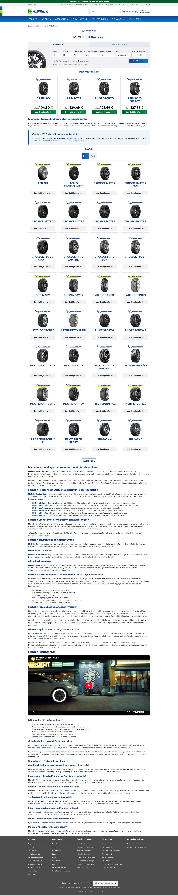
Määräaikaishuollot (59, 868)
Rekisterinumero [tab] (119, 44)
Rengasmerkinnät (34, 844)
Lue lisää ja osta (42, 112)
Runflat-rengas (61, 61)
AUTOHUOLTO (60, 19)
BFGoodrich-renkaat (35, 864)
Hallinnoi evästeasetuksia (111, 887)
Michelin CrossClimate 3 (85, 847)
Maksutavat (106, 861)
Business (34, 4)
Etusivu (60, 887)
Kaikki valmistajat (138, 51)
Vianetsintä (56, 844)
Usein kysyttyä (107, 847)
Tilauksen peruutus (108, 868)
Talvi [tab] (93, 156)
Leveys (54, 51)
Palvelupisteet (66, 4)
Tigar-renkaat (32, 871)
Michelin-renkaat (34, 854)
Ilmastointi (56, 861)
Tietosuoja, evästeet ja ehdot (112, 864)
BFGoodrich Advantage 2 (86, 861)
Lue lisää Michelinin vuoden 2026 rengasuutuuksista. (62, 141)
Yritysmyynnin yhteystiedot (112, 851)
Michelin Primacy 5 (84, 844)
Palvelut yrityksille (94, 887)
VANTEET (45, 19)
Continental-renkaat (35, 861)
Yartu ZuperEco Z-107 (84, 868)
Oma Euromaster (132, 844)
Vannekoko (78, 51)
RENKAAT (33, 19)
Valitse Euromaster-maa (104, 883)
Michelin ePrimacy (83, 854)
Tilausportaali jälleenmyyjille (136, 847)
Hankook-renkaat (34, 868)
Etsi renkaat (137, 61)
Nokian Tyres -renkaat (35, 857)
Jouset (54, 854)
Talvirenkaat (32, 851)
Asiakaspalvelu (97, 4)
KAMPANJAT (134, 19)
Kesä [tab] (85, 156)
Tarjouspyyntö (81, 4)
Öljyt (54, 857)
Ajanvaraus (112, 4)
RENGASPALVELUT (79, 19)
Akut (54, 864)
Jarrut (54, 847)
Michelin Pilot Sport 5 (85, 851)
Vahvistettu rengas (81, 61)
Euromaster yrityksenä (141, 4)
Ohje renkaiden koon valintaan (63, 65)
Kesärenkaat (32, 847)
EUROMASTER (118, 19)
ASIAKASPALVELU (99, 19)
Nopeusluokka (105, 51)
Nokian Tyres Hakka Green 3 (87, 857)
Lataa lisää (89, 461)
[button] (68, 61)
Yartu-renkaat (32, 874)
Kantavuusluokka (90, 51)
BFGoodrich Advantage (85, 864)
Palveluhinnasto (107, 857)
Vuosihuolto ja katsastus (61, 871)
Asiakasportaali (124, 4)
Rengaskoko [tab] (58, 44)
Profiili (65, 51)
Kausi (118, 51)
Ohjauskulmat (57, 851)
